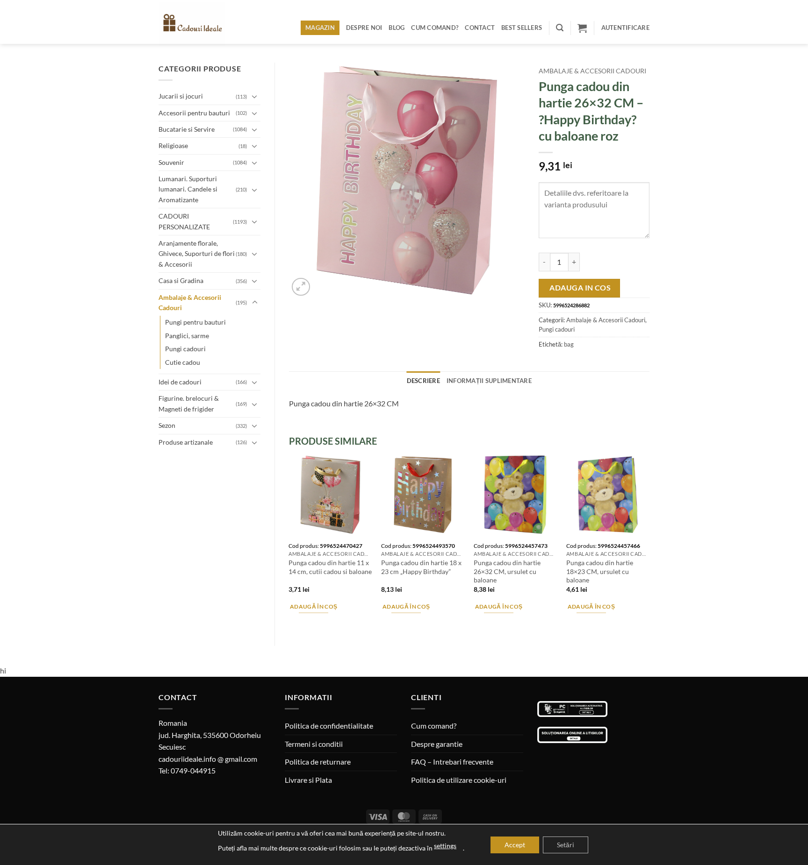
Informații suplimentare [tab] (489, 380)
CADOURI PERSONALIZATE (184, 221)
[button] (559, 28)
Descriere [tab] (423, 380)
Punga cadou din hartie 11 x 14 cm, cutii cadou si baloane (330, 567)
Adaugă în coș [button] (314, 606)
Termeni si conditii (314, 743)
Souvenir (171, 162)
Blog (396, 27)
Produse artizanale (186, 442)
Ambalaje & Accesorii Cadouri (190, 302)
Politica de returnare (318, 761)
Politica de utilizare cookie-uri (458, 779)
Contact (480, 27)
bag (569, 344)
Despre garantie (436, 743)
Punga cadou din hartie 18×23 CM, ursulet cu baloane (599, 571)
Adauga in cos (580, 288)
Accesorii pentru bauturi (194, 113)
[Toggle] (254, 96)
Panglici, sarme (187, 336)
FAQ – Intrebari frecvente (452, 761)
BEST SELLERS (521, 27)
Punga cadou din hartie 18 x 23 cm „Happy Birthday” (421, 567)
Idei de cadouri (180, 382)
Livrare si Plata (308, 779)
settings (445, 846)
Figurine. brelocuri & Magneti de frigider (189, 403)
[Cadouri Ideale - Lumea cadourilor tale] (197, 24)
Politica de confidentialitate (329, 725)
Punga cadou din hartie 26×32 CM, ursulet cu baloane (507, 571)
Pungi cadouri (185, 349)
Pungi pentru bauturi (195, 322)
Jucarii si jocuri (181, 96)
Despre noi (364, 27)
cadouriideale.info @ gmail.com (208, 758)
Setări (565, 845)
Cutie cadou (182, 362)
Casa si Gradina (181, 280)
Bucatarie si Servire (187, 129)
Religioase (173, 145)
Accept (515, 845)
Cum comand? (434, 27)
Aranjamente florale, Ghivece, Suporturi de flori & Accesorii (197, 253)
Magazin (320, 27)
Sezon (167, 425)
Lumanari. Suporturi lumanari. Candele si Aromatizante (188, 189)
